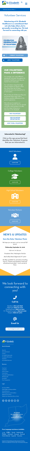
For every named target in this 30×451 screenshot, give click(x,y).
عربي (3, 432)
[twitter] (9, 401)
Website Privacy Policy (6, 394)
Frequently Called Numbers (7, 374)
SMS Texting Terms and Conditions (9, 392)
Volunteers (4, 358)
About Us (4, 350)
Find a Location (5, 371)
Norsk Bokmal (6, 436)
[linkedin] (18, 401)
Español (13, 436)
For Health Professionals (7, 355)
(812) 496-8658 (18, 306)
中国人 (8, 432)
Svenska (19, 436)
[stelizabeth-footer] (8, 340)
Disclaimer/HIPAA (5, 387)
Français (16, 434)
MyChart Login (5, 376)
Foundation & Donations (7, 356)
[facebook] (3, 401)
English (4, 434)
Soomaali (10, 434)
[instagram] (12, 401)
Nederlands (19, 432)
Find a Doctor (5, 373)
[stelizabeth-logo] (10, 1)
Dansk (13, 432)
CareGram (4, 369)
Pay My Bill (4, 378)
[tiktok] (6, 401)
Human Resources (6, 391)
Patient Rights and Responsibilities (9, 389)
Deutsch (22, 434)
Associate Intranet (6, 351)
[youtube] (15, 401)
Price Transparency (6, 380)
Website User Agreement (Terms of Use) (10, 396)
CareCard (4, 368)
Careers (4, 353)
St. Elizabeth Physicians (7, 360)
